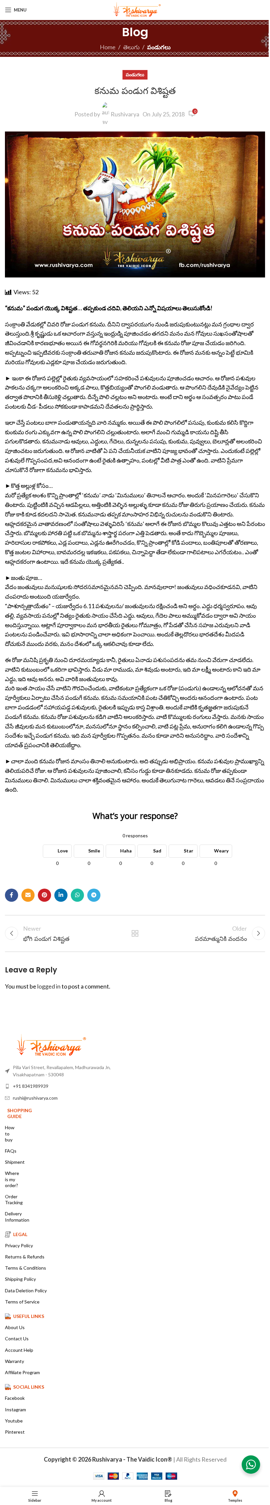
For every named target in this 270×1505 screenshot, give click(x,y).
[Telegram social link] (93, 895)
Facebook (15, 1398)
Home (108, 47)
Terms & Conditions (25, 1268)
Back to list (135, 933)
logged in (49, 986)
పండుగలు (159, 47)
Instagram (15, 1409)
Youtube (14, 1420)
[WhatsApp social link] (77, 895)
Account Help (19, 1350)
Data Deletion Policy (26, 1290)
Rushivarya (125, 114)
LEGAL (20, 1234)
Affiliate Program (22, 1372)
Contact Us (17, 1338)
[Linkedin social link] (61, 895)
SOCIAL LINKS (28, 1387)
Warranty (14, 1361)
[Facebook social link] (11, 895)
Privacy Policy (19, 1245)
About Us (15, 1327)
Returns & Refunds (24, 1256)
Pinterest (15, 1432)
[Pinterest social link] (44, 895)
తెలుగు (131, 47)
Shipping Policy (20, 1279)
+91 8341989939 (30, 1086)
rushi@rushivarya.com (35, 1098)
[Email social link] (28, 895)
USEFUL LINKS (28, 1316)
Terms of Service (22, 1301)
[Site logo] (135, 9)
